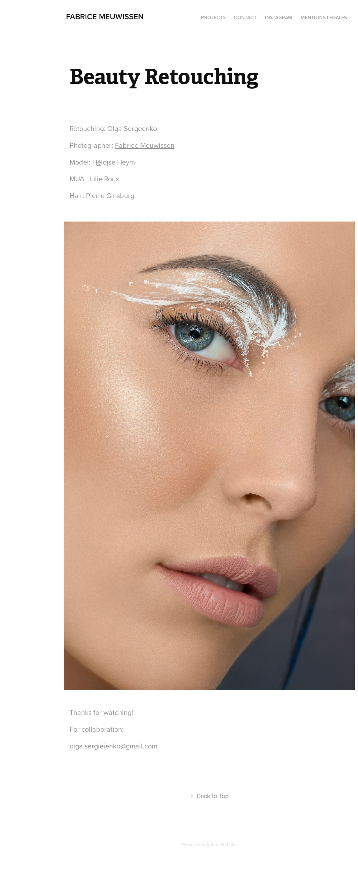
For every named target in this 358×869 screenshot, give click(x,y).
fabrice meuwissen (105, 16)
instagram (278, 17)
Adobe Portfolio (221, 844)
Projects (213, 17)
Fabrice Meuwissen (144, 145)
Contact (245, 17)
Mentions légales (324, 17)
